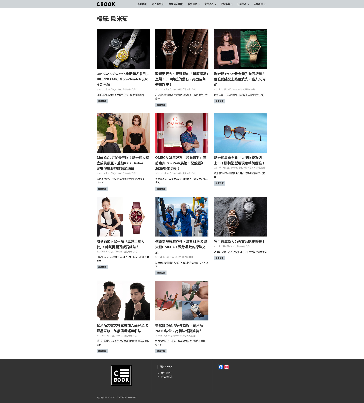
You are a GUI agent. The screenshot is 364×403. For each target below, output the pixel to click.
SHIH (232, 246)
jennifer (117, 89)
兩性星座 (258, 4)
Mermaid (177, 89)
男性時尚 (192, 4)
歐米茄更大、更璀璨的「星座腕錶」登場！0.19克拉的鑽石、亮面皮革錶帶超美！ (181, 79)
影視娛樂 (225, 4)
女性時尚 (209, 4)
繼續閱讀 (102, 101)
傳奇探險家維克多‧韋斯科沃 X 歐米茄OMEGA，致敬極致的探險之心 (181, 247)
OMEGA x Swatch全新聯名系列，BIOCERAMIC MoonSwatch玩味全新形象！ (123, 79)
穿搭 (134, 89)
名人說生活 (158, 4)
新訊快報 (142, 4)
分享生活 (241, 4)
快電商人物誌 (176, 4)
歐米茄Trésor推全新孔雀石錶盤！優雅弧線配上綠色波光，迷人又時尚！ (239, 79)
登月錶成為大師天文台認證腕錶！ (239, 241)
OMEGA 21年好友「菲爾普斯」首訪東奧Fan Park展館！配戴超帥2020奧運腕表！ (180, 163)
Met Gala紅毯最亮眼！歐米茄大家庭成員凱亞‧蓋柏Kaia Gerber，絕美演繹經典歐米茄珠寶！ (123, 163)
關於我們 (165, 373)
